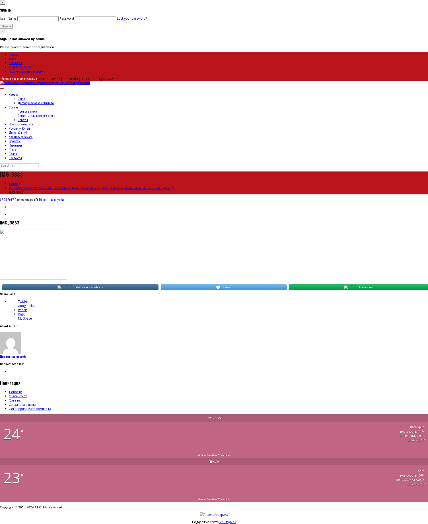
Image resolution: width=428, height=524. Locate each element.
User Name (8, 18)
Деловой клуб (18, 133)
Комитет (14, 94)
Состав (14, 107)
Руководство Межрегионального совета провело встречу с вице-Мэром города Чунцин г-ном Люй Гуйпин (90, 188)
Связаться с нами (22, 404)
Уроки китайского (21, 137)
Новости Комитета (21, 124)
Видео (13, 154)
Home (13, 184)
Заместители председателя (36, 116)
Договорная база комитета (36, 103)
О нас (12, 59)
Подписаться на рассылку (26, 71)
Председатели (27, 111)
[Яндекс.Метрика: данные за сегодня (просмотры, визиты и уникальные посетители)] (214, 514)
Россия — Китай (19, 128)
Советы (23, 120)
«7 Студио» (227, 522)
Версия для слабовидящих (18, 79)
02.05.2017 (7, 200)
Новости (15, 392)
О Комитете (18, 396)
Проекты (15, 141)
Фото (12, 149)
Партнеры (15, 145)
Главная (14, 54)
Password (67, 18)
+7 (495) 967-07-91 (21, 67)
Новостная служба (51, 200)
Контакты (15, 63)
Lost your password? (132, 18)
